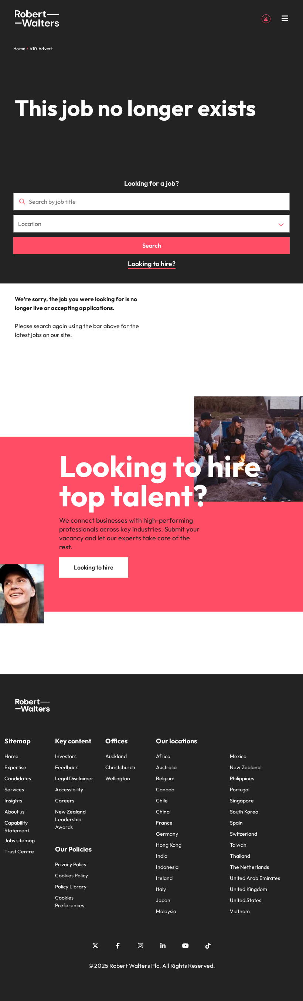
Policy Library (70, 886)
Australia (166, 767)
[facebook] (118, 945)
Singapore (242, 800)
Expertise (15, 767)
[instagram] (140, 945)
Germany (167, 833)
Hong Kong (168, 845)
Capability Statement (16, 826)
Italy (161, 889)
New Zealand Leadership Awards (70, 819)
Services (14, 789)
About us (14, 811)
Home (11, 756)
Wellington (117, 778)
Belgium (165, 778)
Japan (163, 900)
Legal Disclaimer (74, 778)
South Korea (244, 811)
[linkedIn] (163, 945)
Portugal (239, 789)
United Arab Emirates (255, 878)
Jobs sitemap (19, 840)
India (161, 856)
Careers (64, 800)
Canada (165, 789)
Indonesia (167, 867)
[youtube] (185, 945)
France (164, 822)
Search (151, 245)
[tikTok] (208, 945)
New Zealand (245, 767)
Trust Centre (19, 851)
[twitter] (95, 945)
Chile (162, 800)
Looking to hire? (152, 263)
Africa (163, 756)
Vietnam (240, 911)
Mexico (238, 756)
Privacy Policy (70, 864)
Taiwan (238, 845)
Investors (65, 756)
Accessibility (69, 789)
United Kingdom (248, 889)
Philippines (242, 778)
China (163, 811)
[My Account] (266, 18)
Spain (236, 822)
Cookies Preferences (69, 901)
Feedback (66, 767)
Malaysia (166, 911)
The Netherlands (249, 867)
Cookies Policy (71, 875)
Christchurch (120, 767)
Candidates (17, 778)
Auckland (116, 756)
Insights (13, 800)
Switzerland (243, 833)
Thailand (240, 856)
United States (245, 900)
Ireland (164, 878)
